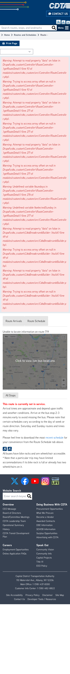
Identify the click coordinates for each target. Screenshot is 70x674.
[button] (15, 481)
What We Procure (45, 512)
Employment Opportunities (16, 549)
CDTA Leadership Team (14, 521)
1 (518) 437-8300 (41, 584)
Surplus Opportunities (46, 533)
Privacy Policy (32, 595)
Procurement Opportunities (49, 508)
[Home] (59, 5)
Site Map (59, 595)
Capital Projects (44, 557)
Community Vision (45, 549)
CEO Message (9, 508)
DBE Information (44, 525)
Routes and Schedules (25, 34)
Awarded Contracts (45, 521)
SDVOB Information (45, 529)
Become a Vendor (45, 517)
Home (7, 34)
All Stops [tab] (10, 395)
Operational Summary (13, 525)
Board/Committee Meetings (16, 517)
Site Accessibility (14, 595)
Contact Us (59, 14)
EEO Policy (41, 565)
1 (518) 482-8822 (46, 588)
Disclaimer (47, 595)
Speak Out (42, 545)
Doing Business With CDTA (51, 504)
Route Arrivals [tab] (14, 321)
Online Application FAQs (14, 553)
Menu (61, 27)
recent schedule (54, 437)
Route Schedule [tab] (36, 321)
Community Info (44, 553)
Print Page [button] (11, 43)
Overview (8, 504)
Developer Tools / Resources (42, 599)
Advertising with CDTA (47, 537)
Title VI (39, 561)
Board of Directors (12, 512)
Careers (7, 545)
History (6, 529)
